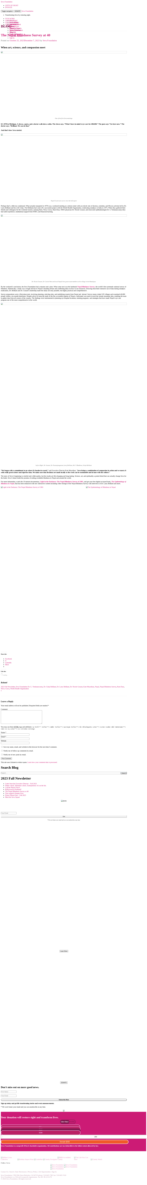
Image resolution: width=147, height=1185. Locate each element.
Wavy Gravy (5, 689)
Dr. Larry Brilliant (63, 687)
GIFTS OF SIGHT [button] (11, 5)
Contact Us (4, 1172)
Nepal (97, 687)
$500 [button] (40, 1133)
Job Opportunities (45, 1172)
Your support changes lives (14, 793)
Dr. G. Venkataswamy (35, 687)
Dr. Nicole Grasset (76, 687)
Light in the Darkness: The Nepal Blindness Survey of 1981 (61, 482)
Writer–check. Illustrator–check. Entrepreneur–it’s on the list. (25, 785)
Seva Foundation (6, 2)
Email (3, 737)
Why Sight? (13, 20)
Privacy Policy (32, 1172)
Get (64, 816)
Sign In (11, 38)
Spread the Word (15, 30)
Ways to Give (14, 24)
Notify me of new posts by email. (14, 755)
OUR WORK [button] (10, 19)
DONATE (17, 11)
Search (123, 773)
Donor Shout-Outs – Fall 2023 (15, 795)
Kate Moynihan (88, 687)
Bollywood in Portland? (13, 789)
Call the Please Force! (12, 787)
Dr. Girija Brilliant (50, 687)
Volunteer (12, 32)
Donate (65, 1142)
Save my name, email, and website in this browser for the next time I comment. (30, 747)
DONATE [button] (8, 7)
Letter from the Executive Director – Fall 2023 (21, 784)
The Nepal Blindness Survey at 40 (25, 35)
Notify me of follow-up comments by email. (18, 751)
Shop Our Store (14, 28)
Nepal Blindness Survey (86, 287)
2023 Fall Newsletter (8, 687)
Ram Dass (120, 687)
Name (3, 732)
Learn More (63, 951)
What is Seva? (14, 22)
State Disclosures (21, 1172)
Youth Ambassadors (16, 34)
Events (11, 26)
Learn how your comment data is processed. (42, 762)
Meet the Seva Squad (12, 797)
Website (3, 741)
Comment (4, 709)
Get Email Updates (15, 36)
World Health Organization (19, 689)
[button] (63, 1122)
